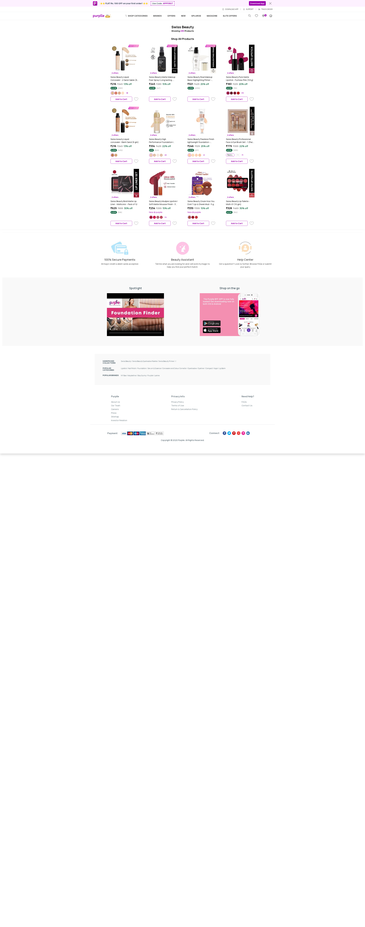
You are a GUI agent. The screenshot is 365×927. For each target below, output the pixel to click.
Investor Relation (119, 420)
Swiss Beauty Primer (167, 361)
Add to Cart (121, 99)
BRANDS (157, 15)
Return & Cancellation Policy (184, 409)
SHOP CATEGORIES (137, 15)
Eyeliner (202, 368)
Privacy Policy (177, 402)
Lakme (157, 375)
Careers (115, 409)
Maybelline (132, 375)
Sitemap (115, 416)
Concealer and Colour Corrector (175, 368)
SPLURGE (196, 15)
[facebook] (224, 433)
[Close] (270, 3)
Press (113, 413)
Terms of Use (177, 405)
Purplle (151, 375)
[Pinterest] (234, 433)
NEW (183, 15)
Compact (210, 368)
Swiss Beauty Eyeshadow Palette (145, 361)
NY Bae (124, 375)
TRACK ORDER (267, 9)
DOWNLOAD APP (231, 9)
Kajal (216, 368)
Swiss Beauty (126, 361)
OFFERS (171, 15)
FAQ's (244, 402)
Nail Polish (132, 368)
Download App (257, 3)
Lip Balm (222, 368)
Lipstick (124, 368)
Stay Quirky (142, 375)
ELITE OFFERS (230, 15)
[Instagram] (243, 433)
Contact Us (247, 405)
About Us (115, 402)
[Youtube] (238, 433)
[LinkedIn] (248, 433)
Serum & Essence (155, 368)
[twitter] (229, 433)
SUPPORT (250, 9)
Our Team (115, 405)
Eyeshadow (193, 368)
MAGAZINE (212, 15)
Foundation (142, 368)
